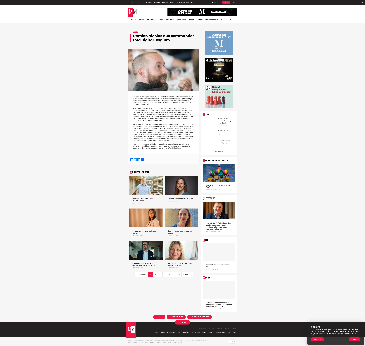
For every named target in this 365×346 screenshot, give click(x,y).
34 (179, 275)
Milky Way (157, 2)
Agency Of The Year (187, 2)
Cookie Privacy (149, 341)
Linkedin (132, 2)
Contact (183, 322)
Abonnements (177, 317)
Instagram (138, 2)
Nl (362, 2)
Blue (234, 333)
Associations (181, 20)
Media (161, 20)
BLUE (229, 20)
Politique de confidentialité (136, 341)
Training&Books (220, 333)
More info (219, 152)
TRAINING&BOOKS (211, 20)
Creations (170, 20)
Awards (200, 20)
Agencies (133, 20)
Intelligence (151, 20)
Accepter (317, 339)
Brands (141, 20)
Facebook (129, 2)
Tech (222, 20)
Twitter (135, 2)
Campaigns (148, 2)
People (191, 20)
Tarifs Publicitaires (200, 317)
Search (214, 2)
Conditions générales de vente (197, 341)
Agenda (172, 2)
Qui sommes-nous (181, 341)
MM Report (165, 2)
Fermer (354, 339)
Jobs (178, 2)
